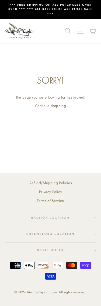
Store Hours (50, 250)
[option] (50, 9)
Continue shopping (50, 105)
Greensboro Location (50, 234)
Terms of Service (50, 200)
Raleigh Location (50, 218)
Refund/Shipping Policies (50, 182)
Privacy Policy (50, 191)
